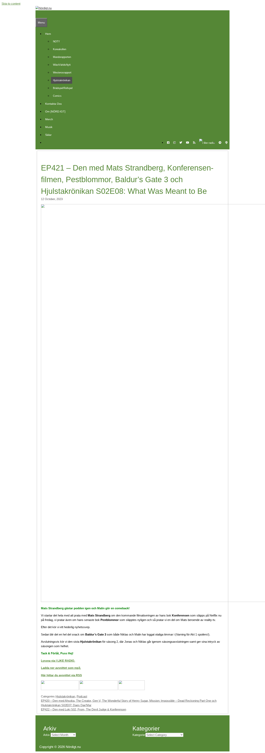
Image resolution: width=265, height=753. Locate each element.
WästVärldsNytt (62, 64)
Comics (57, 95)
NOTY (56, 41)
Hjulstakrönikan (61, 80)
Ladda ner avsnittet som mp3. (61, 667)
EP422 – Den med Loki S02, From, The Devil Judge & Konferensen (83, 709)
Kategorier (138, 734)
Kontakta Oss (53, 103)
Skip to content (11, 3)
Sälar (48, 134)
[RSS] (194, 142)
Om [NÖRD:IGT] (55, 111)
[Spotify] (220, 142)
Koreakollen (59, 49)
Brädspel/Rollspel (63, 88)
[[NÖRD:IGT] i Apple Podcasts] (60, 689)
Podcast (82, 696)
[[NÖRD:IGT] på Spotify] (132, 689)
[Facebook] (168, 142)
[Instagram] (174, 142)
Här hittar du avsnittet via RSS (61, 675)
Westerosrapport (62, 72)
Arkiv (46, 734)
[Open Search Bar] (37, 14)
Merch (49, 119)
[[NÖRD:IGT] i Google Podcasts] (99, 689)
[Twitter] (181, 142)
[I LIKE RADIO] (207, 142)
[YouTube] (187, 142)
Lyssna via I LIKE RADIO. (58, 660)
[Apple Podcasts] (226, 142)
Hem (48, 33)
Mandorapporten (62, 57)
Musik (48, 127)
